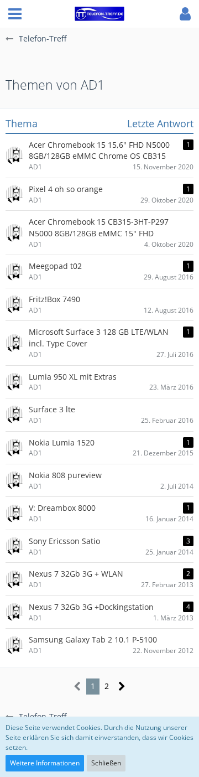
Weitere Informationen (45, 763)
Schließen (106, 763)
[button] (15, 14)
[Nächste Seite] (122, 686)
